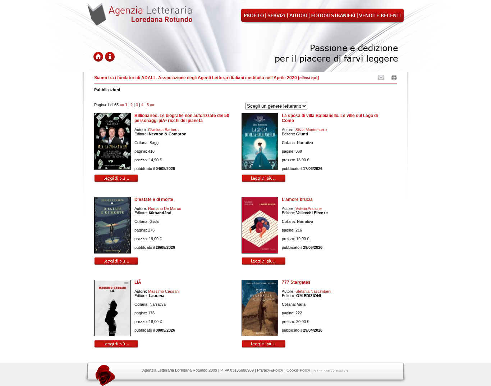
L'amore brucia (297, 199)
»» (152, 105)
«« (122, 105)
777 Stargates (296, 282)
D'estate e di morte (153, 199)
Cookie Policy (298, 370)
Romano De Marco (164, 208)
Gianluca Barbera (163, 129)
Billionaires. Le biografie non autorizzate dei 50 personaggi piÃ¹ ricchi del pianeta (181, 118)
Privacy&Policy (270, 370)
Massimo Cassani (163, 291)
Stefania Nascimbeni (313, 291)
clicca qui (308, 78)
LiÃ (138, 282)
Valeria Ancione (308, 208)
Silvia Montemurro (311, 129)
